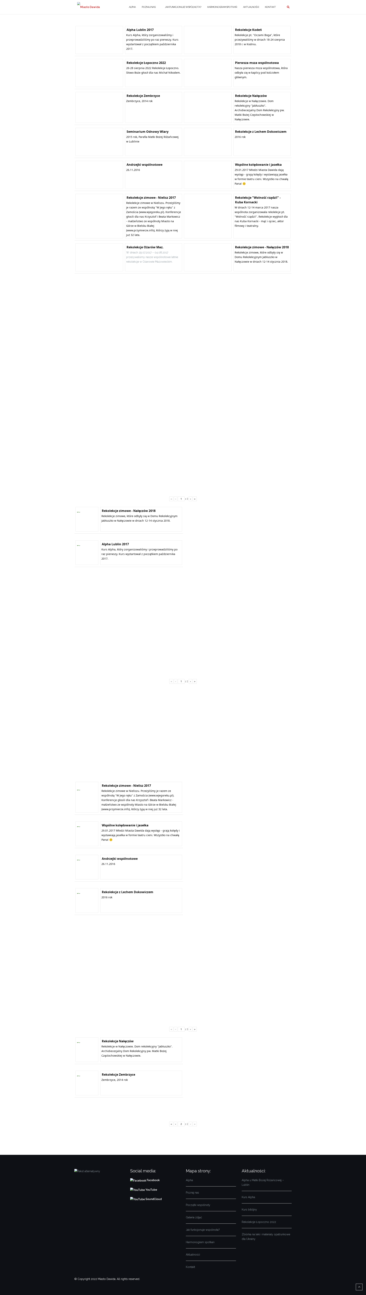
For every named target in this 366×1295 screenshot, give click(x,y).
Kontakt (270, 7)
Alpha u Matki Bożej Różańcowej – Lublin (263, 1182)
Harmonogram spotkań (222, 7)
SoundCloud (153, 1199)
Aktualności (251, 7)
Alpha (132, 7)
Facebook (153, 1180)
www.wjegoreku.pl (151, 212)
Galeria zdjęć (194, 1217)
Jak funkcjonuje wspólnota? (183, 7)
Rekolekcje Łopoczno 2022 (259, 1221)
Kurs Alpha (248, 1197)
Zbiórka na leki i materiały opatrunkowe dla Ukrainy (266, 1236)
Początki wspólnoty (198, 1205)
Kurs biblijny (249, 1209)
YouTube (151, 1189)
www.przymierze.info (140, 230)
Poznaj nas (149, 7)
